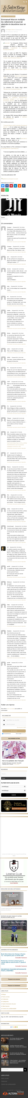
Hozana (14, 855)
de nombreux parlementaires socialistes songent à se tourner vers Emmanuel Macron (15, 99)
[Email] (3, 190)
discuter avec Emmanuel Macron (12, 89)
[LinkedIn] (15, 185)
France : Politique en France (8, 16)
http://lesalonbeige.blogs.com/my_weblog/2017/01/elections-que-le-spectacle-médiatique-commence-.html (17, 444)
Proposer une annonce (14, 979)
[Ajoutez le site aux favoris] (14, 1027)
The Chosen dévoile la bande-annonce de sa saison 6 (17, 1039)
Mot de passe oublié (21, 727)
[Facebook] (7, 185)
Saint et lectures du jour (9, 1004)
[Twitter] (3, 185)
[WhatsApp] (7, 190)
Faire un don (6, 996)
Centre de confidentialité (9, 1008)
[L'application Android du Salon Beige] (17, 1027)
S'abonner (4, 1081)
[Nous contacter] (12, 1027)
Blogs (4, 994)
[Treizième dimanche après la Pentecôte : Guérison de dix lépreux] (5, 1050)
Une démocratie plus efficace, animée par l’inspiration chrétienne (18, 1053)
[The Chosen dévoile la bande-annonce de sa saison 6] (5, 1043)
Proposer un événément (14, 985)
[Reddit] (19, 185)
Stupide (3, 217)
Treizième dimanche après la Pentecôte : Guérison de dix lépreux (18, 1046)
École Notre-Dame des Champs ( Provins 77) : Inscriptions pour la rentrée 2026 (13, 954)
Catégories (5, 1001)
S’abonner (5, 999)
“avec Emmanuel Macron (14, 58)
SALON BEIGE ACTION (14, 738)
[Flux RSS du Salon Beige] (15, 1027)
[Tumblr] (23, 185)
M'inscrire (24, 733)
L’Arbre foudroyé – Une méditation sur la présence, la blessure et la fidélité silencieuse (18, 1061)
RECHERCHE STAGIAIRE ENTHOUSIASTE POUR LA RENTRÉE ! (13, 970)
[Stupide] (14, 215)
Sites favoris (5, 1006)
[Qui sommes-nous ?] (11, 1027)
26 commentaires (9, 31)
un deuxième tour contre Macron (9, 148)
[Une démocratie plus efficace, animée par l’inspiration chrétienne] (5, 1058)
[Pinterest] (11, 185)
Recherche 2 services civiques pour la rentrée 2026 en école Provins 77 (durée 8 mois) (13, 962)
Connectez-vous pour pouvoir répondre (16, 241)
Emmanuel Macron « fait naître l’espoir (16, 69)
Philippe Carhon (10, 29)
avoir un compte (10, 708)
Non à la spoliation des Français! (13, 761)
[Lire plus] (17, 764)
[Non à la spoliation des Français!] (14, 758)
